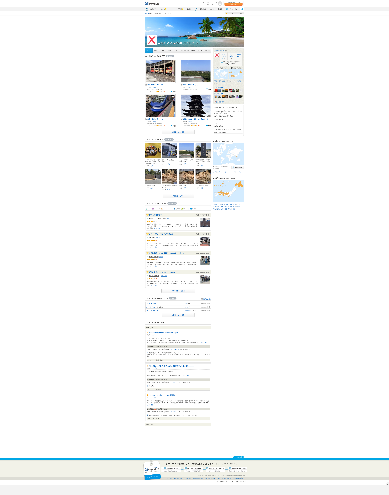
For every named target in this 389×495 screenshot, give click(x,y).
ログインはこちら (212, 5)
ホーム (147, 13)
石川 (223, 204)
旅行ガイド (153, 9)
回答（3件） (150, 328)
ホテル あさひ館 (154, 276)
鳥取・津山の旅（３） (155, 84)
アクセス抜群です (155, 215)
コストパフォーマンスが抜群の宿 (161, 234)
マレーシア (231, 172)
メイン (149, 51)
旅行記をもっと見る (178, 132)
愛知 (234, 204)
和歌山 (230, 206)
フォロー (200, 51)
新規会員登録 (233, 4)
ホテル (163, 9)
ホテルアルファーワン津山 (157, 219)
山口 (222, 209)
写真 (163, 51)
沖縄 (233, 209)
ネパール (219, 172)
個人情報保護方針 (198, 478)
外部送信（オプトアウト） (213, 478)
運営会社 (169, 478)
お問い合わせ (237, 478)
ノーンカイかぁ (150, 307)
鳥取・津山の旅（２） (191, 84)
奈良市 (190, 122)
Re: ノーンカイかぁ (152, 304)
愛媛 (225, 209)
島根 (238, 206)
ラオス (225, 172)
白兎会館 (151, 238)
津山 (154, 87)
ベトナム (155, 368)
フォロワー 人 (219, 94)
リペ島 (154, 397)
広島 (218, 209)
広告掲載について (179, 478)
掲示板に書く (207, 299)
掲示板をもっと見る (178, 315)
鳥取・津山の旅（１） (155, 119)
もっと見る (156, 228)
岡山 (214, 209)
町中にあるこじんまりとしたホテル (162, 272)
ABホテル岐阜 (153, 257)
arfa (186, 304)
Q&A (177, 51)
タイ (214, 172)
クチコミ (170, 51)
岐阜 (231, 204)
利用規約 (188, 478)
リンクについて (226, 478)
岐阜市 (161, 257)
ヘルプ (244, 478)
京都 (214, 206)
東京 (219, 204)
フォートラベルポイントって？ (235, 13)
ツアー (172, 9)
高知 (229, 209)
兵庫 (222, 206)
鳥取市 (158, 238)
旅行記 (189, 9)
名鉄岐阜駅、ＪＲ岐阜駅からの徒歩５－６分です (167, 253)
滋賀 (238, 204)
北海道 (215, 204)
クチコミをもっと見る (178, 291)
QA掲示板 (222, 81)
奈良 (225, 206)
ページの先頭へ (238, 457)
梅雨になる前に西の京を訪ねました (196, 119)
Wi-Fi (180, 9)
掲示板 (193, 51)
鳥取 (189, 87)
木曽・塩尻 (164, 276)
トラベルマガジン (233, 9)
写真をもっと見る (178, 196)
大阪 (153, 335)
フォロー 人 (218, 88)
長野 (227, 204)
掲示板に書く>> (221, 102)
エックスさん (189, 310)
